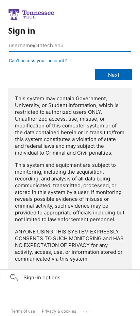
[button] (70, 277)
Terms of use (23, 311)
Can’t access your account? (38, 60)
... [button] (87, 310)
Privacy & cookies (59, 311)
